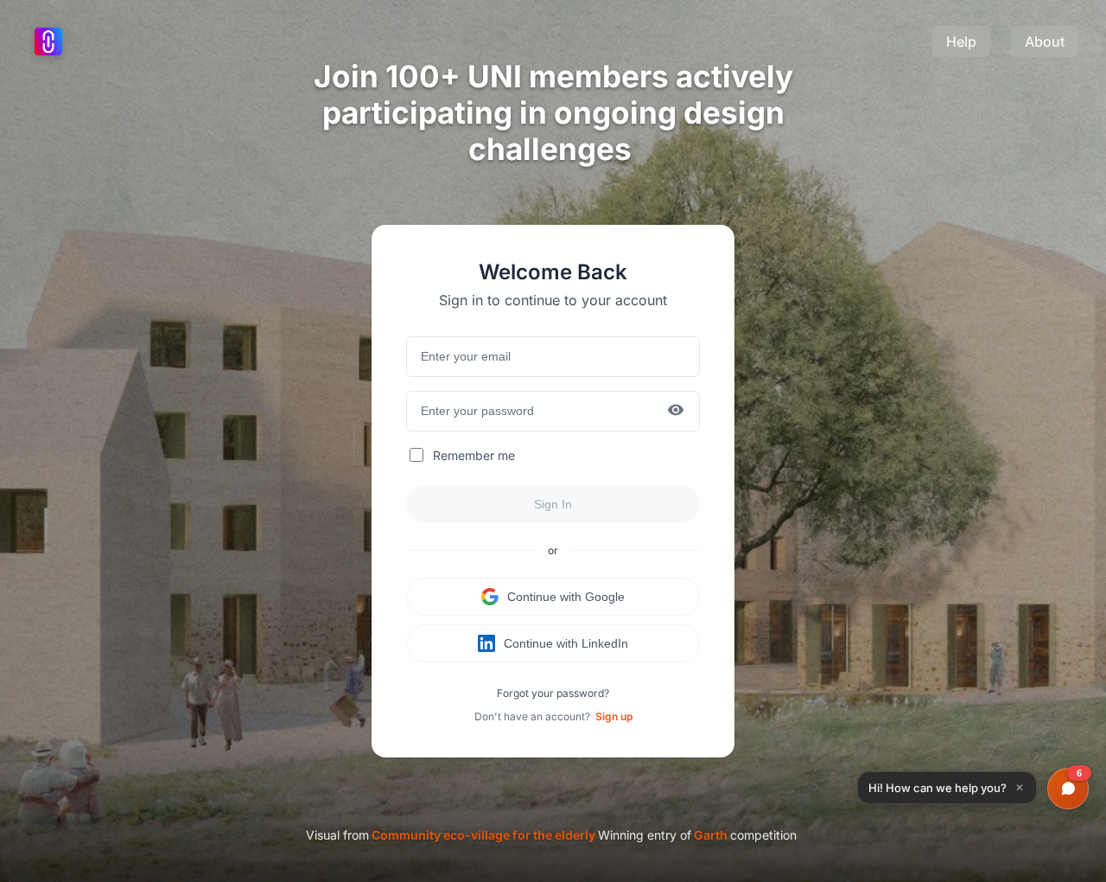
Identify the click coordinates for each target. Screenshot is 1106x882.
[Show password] (676, 411)
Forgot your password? (553, 693)
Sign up (613, 716)
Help (961, 41)
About (1045, 41)
